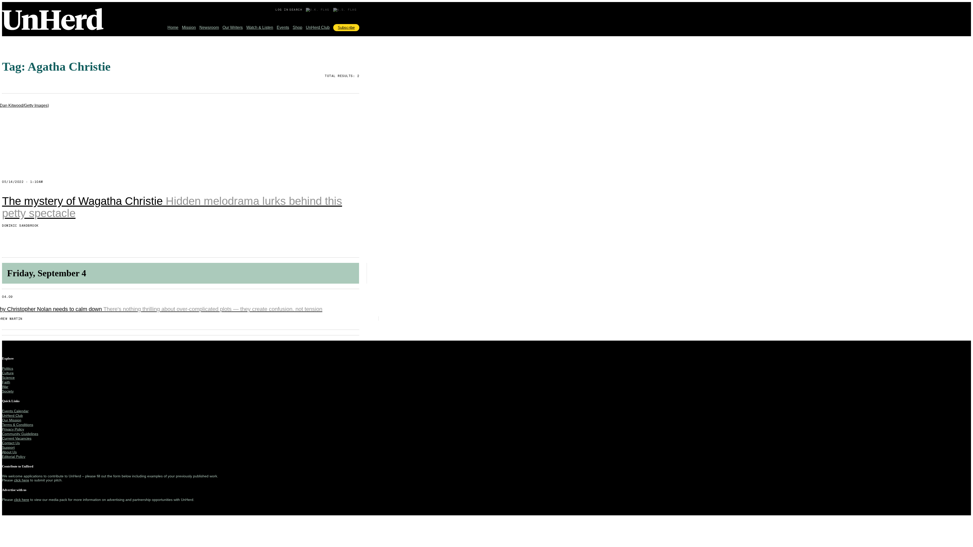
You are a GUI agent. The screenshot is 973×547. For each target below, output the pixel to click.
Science (8, 378)
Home (172, 27)
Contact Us (11, 443)
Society (8, 391)
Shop (297, 27)
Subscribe (346, 27)
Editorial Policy (13, 457)
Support (8, 447)
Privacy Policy (13, 429)
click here (21, 480)
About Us (9, 452)
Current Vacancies (16, 438)
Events (283, 27)
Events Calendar (15, 411)
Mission (189, 27)
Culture (8, 373)
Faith (6, 382)
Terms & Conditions (17, 425)
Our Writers (232, 27)
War (5, 387)
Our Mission (11, 420)
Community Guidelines (20, 434)
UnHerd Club (318, 27)
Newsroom (209, 27)
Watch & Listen (259, 27)
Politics (7, 368)
